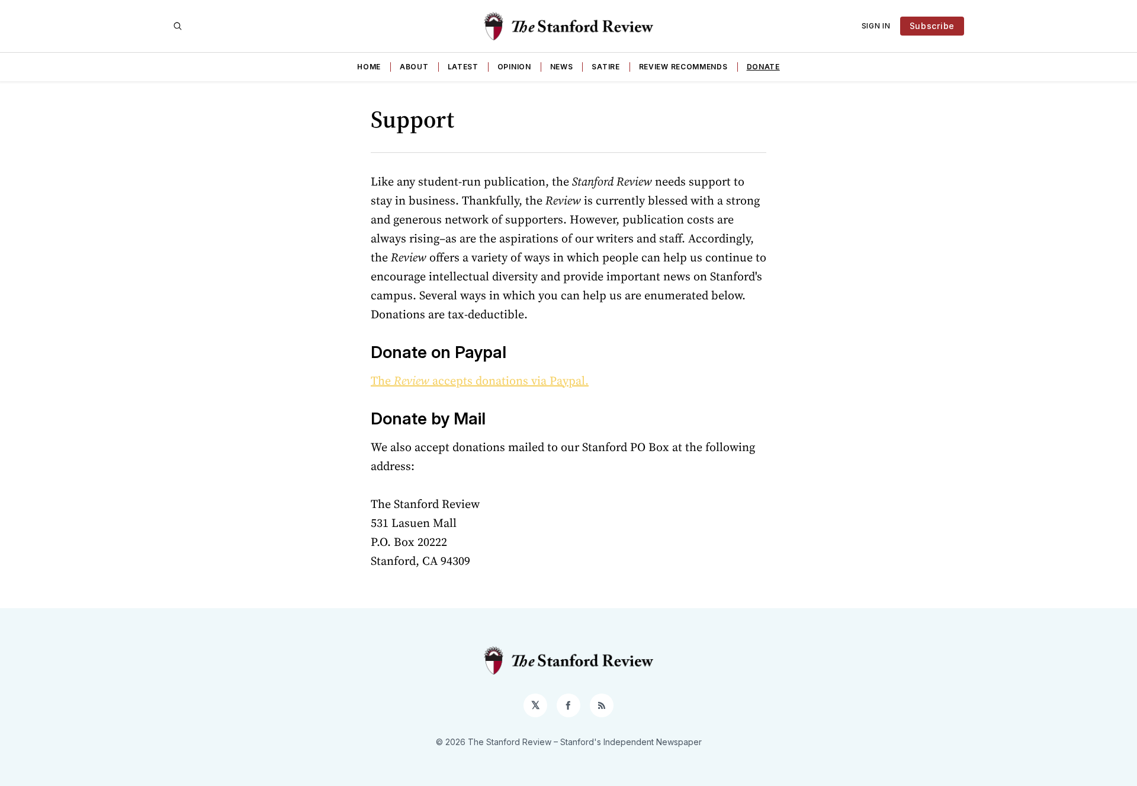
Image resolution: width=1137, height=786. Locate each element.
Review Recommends (683, 66)
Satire (605, 66)
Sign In (876, 25)
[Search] (177, 26)
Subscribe (932, 26)
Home (369, 66)
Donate (763, 66)
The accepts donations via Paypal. (480, 380)
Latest (463, 66)
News (561, 66)
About (414, 66)
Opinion (514, 66)
